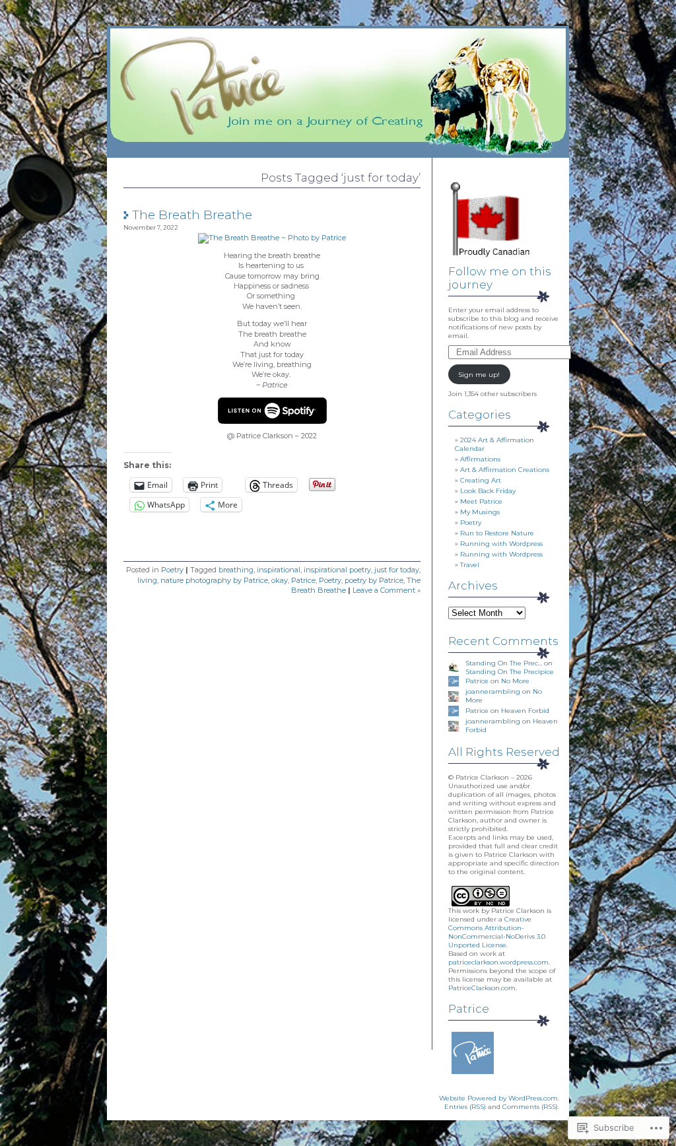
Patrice (303, 580)
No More (515, 681)
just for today (396, 569)
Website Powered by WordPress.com (498, 1098)
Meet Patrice (481, 501)
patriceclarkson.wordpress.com (498, 962)
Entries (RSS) (465, 1106)
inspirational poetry (337, 569)
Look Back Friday (488, 491)
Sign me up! (479, 374)
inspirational (278, 569)
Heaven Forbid (525, 710)
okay (279, 580)
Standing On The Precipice (509, 671)
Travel (469, 564)
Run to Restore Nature (497, 533)
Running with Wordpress (501, 543)
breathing (236, 569)
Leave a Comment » (387, 590)
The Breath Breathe (192, 214)
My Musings (480, 512)
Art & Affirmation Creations (504, 469)
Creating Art (480, 480)
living (147, 580)
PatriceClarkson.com (482, 988)
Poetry (172, 569)
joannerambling (492, 691)
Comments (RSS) (530, 1106)
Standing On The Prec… (503, 663)
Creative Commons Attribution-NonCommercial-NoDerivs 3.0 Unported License (496, 932)
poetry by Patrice (374, 580)
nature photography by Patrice (214, 580)
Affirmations (480, 459)
